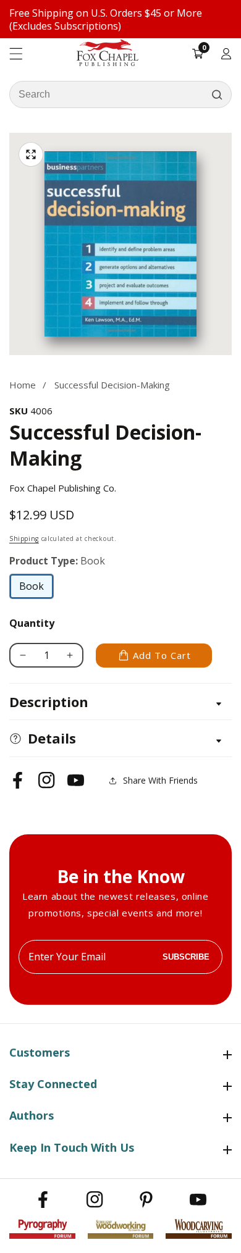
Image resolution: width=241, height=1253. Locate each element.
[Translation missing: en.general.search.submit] (217, 94)
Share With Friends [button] (160, 780)
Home (22, 385)
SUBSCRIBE (186, 957)
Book (36, 589)
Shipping (24, 538)
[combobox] (120, 94)
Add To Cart (162, 655)
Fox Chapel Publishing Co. (62, 488)
